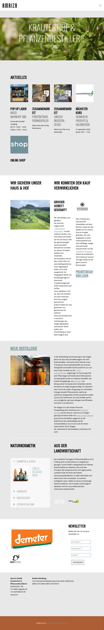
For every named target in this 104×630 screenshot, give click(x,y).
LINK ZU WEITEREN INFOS (37, 471)
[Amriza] (9, 5)
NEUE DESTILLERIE (23, 348)
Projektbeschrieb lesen (84, 273)
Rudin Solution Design (85, 416)
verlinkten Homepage (84, 251)
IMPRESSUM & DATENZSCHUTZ (57, 623)
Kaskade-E (78, 381)
